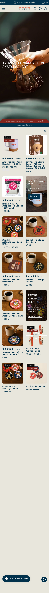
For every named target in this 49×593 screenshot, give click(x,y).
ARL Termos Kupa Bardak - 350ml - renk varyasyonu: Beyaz (3, 170)
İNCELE (34, 196)
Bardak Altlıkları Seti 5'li (12, 242)
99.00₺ (29, 171)
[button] (35, 8)
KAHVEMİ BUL (35, 316)
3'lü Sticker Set (36, 386)
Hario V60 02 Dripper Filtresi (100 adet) (12, 206)
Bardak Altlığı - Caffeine (12, 281)
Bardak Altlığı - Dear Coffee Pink (12, 315)
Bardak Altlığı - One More (36, 241)
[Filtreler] (45, 131)
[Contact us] (44, 579)
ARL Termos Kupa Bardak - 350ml (12, 163)
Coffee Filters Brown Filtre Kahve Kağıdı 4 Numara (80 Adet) (36, 165)
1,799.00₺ (6, 392)
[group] (24, 121)
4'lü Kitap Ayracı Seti (33, 350)
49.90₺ (29, 245)
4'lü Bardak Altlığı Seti (10, 387)
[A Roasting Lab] (24, 8)
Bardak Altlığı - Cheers (36, 281)
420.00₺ (6, 211)
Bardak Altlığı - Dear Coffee (12, 353)
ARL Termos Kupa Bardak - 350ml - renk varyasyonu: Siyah (7, 170)
